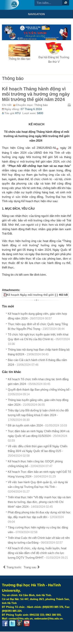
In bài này (69, 104)
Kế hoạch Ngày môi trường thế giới (30, 294)
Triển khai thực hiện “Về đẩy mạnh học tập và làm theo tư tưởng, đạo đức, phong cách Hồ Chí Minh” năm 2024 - (39, 502)
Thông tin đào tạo (19, 58)
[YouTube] (27, 623)
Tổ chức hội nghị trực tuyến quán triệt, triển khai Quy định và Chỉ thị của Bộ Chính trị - (39, 339)
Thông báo (41, 105)
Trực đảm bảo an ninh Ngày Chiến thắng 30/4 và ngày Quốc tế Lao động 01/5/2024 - (38, 435)
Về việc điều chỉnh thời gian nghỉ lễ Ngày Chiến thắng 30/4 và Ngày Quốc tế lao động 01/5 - (37, 451)
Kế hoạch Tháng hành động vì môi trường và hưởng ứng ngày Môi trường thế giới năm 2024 (36, 94)
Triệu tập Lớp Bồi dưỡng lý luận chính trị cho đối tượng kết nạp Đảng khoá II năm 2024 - (38, 415)
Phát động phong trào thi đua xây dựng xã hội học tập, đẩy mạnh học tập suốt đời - (39, 517)
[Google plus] (19, 623)
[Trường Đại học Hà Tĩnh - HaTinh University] (11, 5)
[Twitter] (12, 623)
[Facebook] (5, 623)
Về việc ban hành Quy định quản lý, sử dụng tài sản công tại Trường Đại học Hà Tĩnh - (38, 486)
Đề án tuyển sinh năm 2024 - (37, 425)
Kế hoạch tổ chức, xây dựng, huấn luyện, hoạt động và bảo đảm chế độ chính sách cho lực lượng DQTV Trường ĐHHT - (38, 553)
